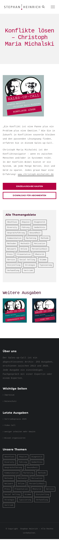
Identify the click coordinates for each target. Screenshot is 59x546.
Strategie (30, 265)
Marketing (31, 238)
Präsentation (23, 254)
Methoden (11, 243)
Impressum (9, 395)
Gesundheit (35, 233)
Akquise (25, 222)
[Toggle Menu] (53, 7)
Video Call (44, 310)
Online (24, 249)
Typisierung (46, 265)
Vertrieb (28, 270)
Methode (44, 238)
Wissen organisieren (14, 438)
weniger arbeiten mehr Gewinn (19, 432)
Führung (25, 227)
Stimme (43, 260)
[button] (5, 311)
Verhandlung (13, 270)
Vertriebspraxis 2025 (14, 310)
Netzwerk (11, 249)
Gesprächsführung (16, 233)
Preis (10, 254)
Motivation (39, 243)
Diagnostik (39, 222)
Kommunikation (14, 238)
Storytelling (13, 265)
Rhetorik (39, 254)
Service (11, 260)
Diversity (12, 227)
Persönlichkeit (39, 249)
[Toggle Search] (43, 6)
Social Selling (27, 260)
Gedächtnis (39, 227)
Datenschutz (10, 401)
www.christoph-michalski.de (36, 174)
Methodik (25, 243)
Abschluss (12, 222)
